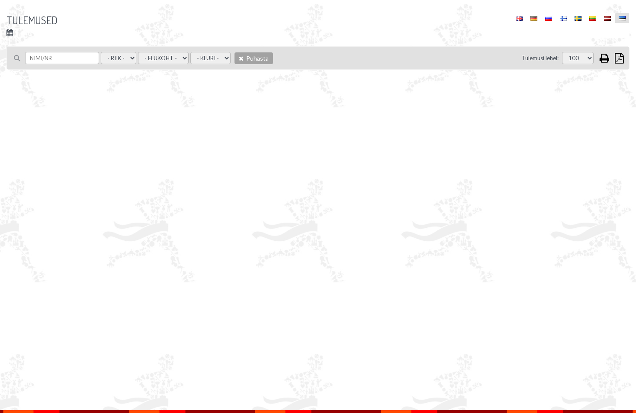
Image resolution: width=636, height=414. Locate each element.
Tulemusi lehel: (540, 58)
